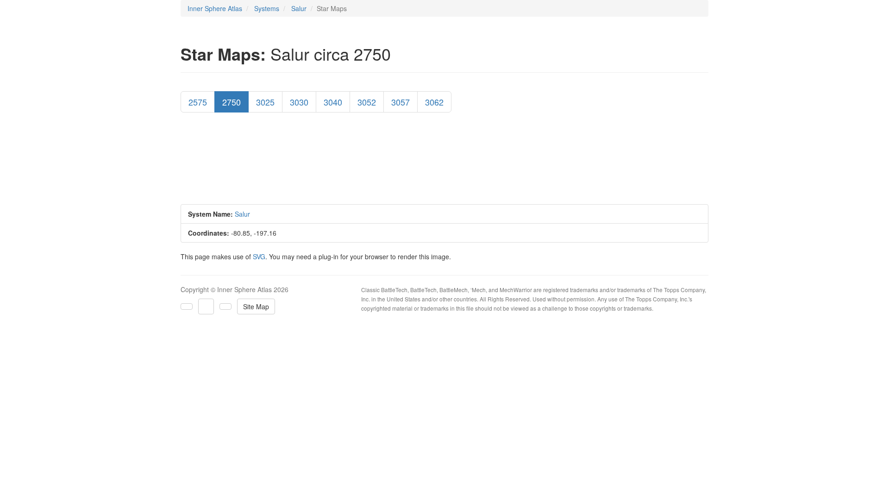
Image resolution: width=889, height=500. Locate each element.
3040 (333, 102)
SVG (259, 256)
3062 (434, 102)
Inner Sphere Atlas (215, 8)
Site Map (256, 306)
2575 (197, 102)
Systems (266, 8)
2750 (231, 102)
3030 (299, 102)
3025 (265, 102)
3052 (366, 102)
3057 (400, 102)
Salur (299, 8)
